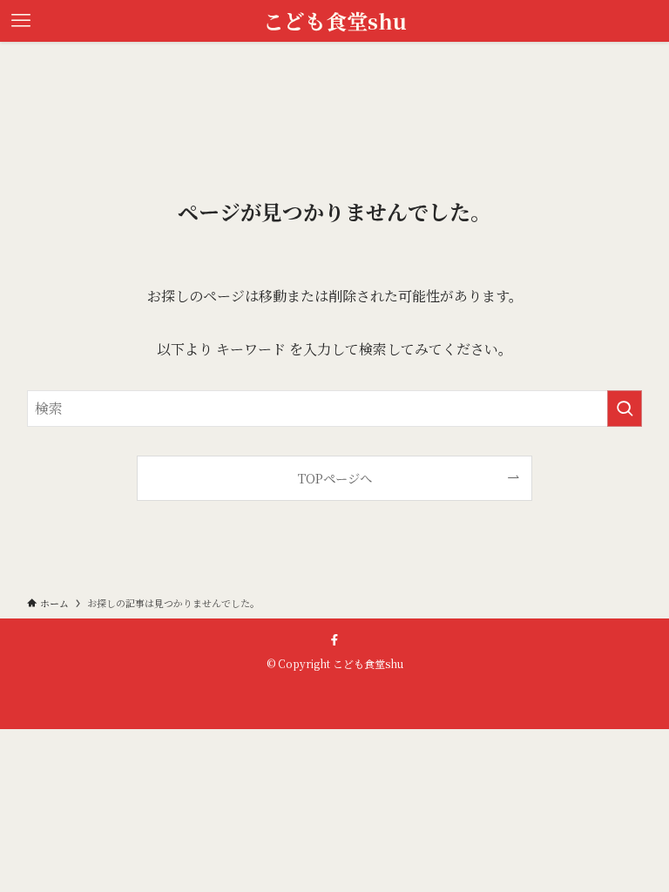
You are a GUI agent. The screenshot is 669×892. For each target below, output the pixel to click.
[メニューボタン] (21, 21)
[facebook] (334, 640)
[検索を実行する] (624, 408)
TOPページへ (335, 478)
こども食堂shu (335, 20)
